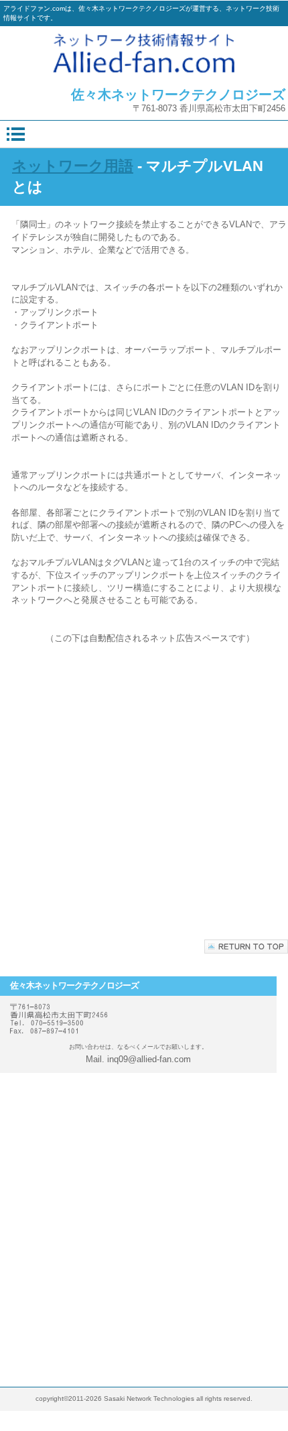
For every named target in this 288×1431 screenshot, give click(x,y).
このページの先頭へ (246, 946)
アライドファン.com (144, 53)
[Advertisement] (144, 788)
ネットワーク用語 (72, 166)
